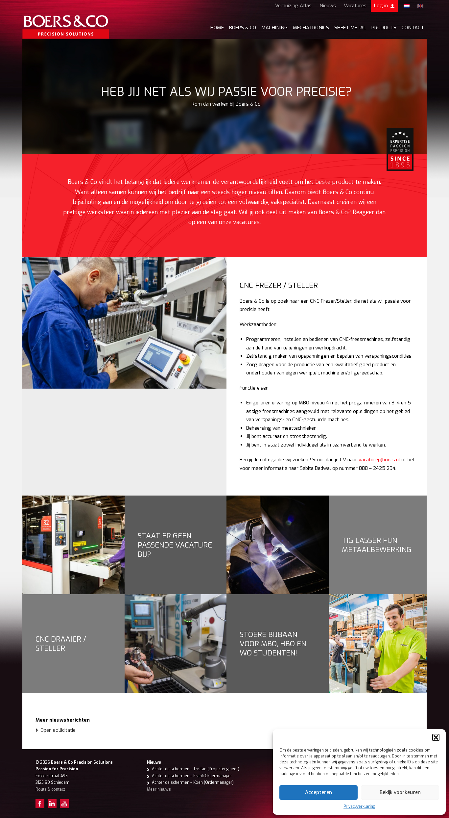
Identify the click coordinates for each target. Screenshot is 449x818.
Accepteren (318, 792)
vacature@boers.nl (379, 459)
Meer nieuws (159, 789)
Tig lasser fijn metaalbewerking (377, 544)
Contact (413, 27)
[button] (436, 737)
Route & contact (50, 789)
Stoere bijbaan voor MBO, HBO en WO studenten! (273, 643)
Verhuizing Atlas (293, 5)
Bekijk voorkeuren (400, 792)
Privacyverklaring (359, 806)
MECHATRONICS (311, 27)
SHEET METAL (350, 27)
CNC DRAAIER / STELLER (60, 643)
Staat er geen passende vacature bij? (175, 545)
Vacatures (355, 5)
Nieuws (327, 5)
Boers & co (242, 27)
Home (217, 27)
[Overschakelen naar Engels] (420, 6)
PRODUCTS (383, 27)
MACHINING (274, 27)
